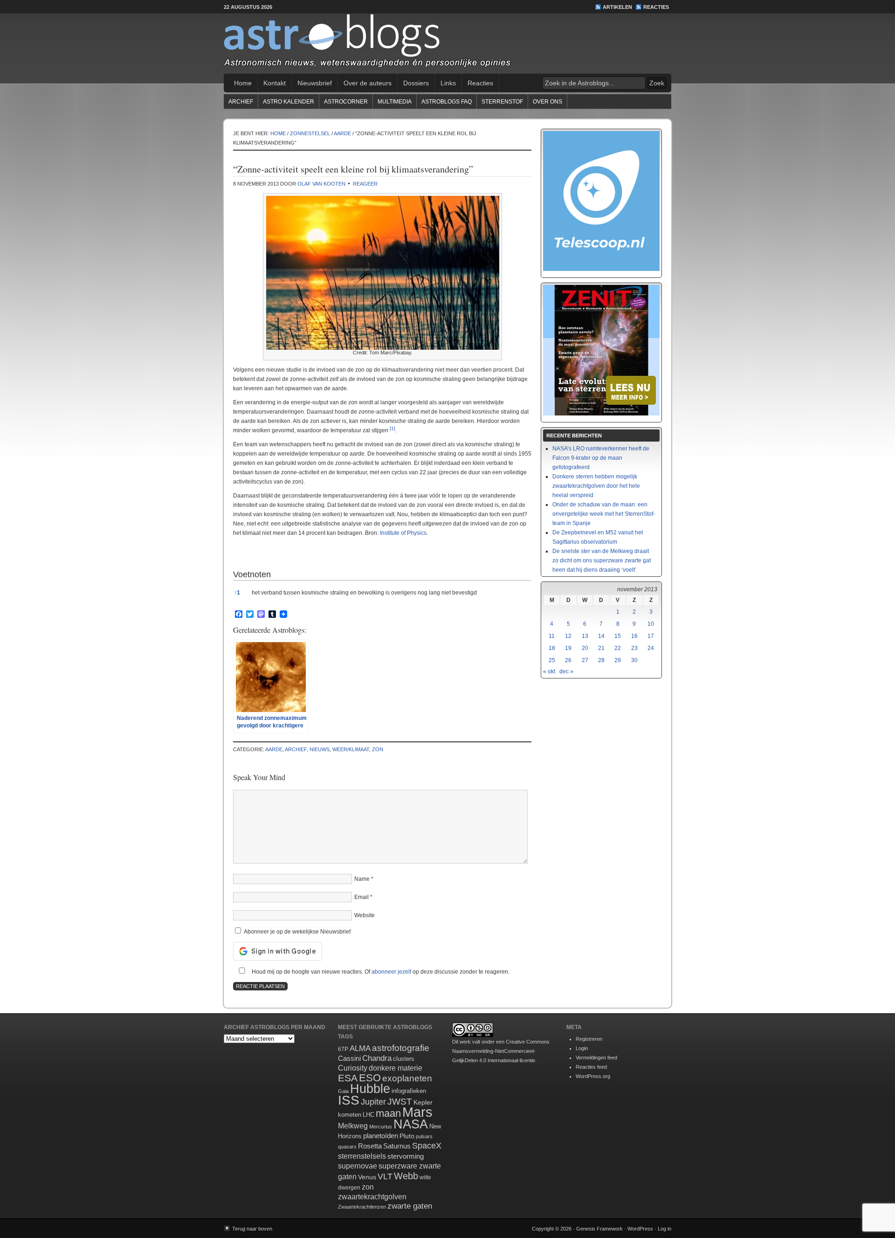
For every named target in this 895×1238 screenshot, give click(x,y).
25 (552, 660)
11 (552, 636)
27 (585, 660)
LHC (368, 1114)
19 (568, 648)
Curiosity (352, 1068)
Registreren (589, 1039)
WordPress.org (593, 1076)
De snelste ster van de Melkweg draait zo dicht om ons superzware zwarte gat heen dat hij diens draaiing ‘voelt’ (601, 560)
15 (617, 636)
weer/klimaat (350, 749)
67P (343, 1049)
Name (362, 879)
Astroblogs (447, 44)
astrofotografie (400, 1048)
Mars (417, 1112)
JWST (399, 1102)
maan (388, 1113)
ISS (348, 1100)
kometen (349, 1114)
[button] (392, 430)
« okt (549, 671)
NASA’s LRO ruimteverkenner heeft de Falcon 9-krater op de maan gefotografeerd (600, 457)
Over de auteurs (368, 83)
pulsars (424, 1136)
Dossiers (416, 83)
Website (364, 915)
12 (568, 636)
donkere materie (395, 1068)
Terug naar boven (252, 1228)
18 (552, 648)
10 (650, 624)
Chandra (377, 1058)
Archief (240, 101)
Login (582, 1048)
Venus (367, 1177)
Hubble (370, 1088)
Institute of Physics (403, 533)
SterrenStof (502, 101)
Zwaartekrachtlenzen (362, 1207)
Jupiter (373, 1102)
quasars (347, 1146)
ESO (370, 1078)
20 (585, 648)
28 (601, 660)
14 (601, 636)
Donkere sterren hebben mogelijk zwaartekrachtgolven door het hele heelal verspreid (596, 485)
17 (650, 636)
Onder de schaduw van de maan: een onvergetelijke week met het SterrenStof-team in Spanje (603, 513)
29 (617, 660)
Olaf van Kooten (321, 184)
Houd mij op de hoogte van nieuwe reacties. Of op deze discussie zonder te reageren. (379, 971)
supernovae (357, 1166)
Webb (406, 1176)
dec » (566, 671)
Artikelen (617, 7)
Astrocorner (346, 101)
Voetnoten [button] (252, 574)
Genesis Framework (599, 1228)
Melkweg (353, 1125)
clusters (403, 1059)
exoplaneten (407, 1078)
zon (377, 749)
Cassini (349, 1058)
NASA (410, 1124)
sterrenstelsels (362, 1156)
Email (361, 897)
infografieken (409, 1090)
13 (585, 636)
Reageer (365, 184)
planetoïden (380, 1136)
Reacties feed (591, 1067)
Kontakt (274, 83)
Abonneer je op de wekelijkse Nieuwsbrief (296, 931)
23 (634, 648)
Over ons (547, 101)
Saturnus (397, 1146)
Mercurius (380, 1126)
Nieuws (320, 749)
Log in (664, 1228)
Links (448, 83)
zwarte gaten (409, 1206)
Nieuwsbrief (314, 83)
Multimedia (395, 101)
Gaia (343, 1091)
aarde (273, 749)
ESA (348, 1078)
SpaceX (426, 1145)
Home (243, 83)
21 (601, 648)
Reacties (656, 7)
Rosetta (370, 1146)
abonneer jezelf (391, 971)
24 (650, 648)
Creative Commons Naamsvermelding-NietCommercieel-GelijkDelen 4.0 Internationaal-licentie (501, 1051)
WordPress (640, 1228)
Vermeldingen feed (596, 1057)
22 (617, 648)
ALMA (360, 1048)
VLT (385, 1176)
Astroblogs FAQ (446, 101)
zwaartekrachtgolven (372, 1197)
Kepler (423, 1102)
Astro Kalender (288, 101)
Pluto (406, 1136)
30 (634, 660)
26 (568, 660)
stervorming (405, 1156)
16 (634, 636)
